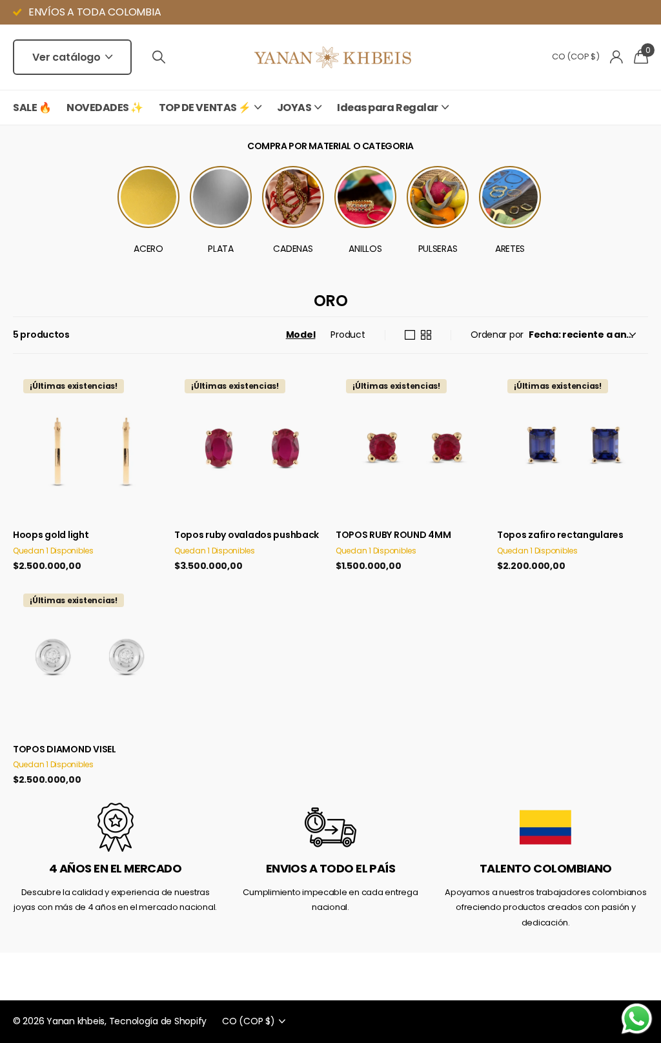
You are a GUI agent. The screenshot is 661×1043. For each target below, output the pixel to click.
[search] (158, 57)
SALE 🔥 (32, 107)
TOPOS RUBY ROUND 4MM (393, 534)
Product (347, 334)
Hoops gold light (51, 534)
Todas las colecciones (210, 114)
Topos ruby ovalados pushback (246, 534)
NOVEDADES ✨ (104, 107)
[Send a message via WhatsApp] (637, 1019)
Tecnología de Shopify (158, 1021)
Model (301, 334)
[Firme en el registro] (617, 57)
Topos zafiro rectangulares (560, 534)
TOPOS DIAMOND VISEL (64, 749)
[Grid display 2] (426, 335)
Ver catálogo (67, 57)
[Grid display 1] (410, 335)
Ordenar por (497, 334)
